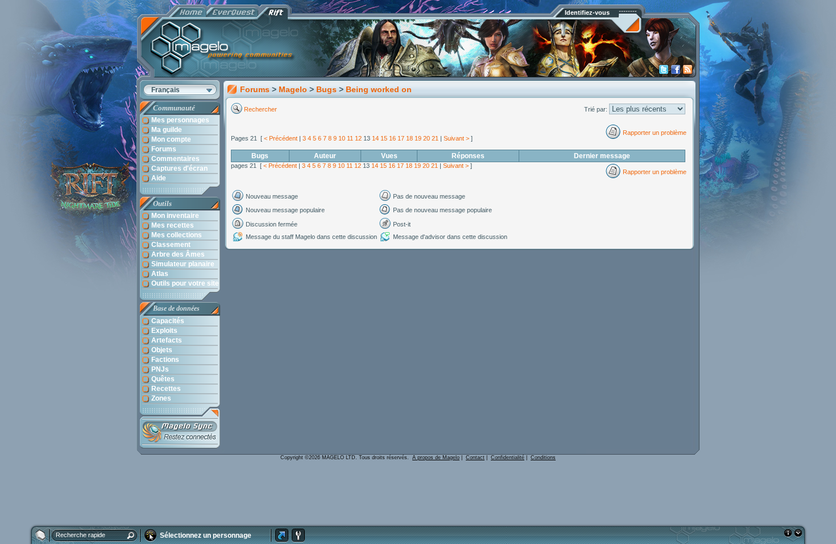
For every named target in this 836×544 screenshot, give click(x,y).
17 (401, 138)
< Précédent (280, 138)
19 (418, 138)
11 (350, 138)
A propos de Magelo (436, 457)
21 (435, 138)
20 (426, 138)
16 (392, 138)
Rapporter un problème (654, 132)
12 (358, 138)
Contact (475, 457)
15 (383, 138)
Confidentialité (507, 457)
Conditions (543, 457)
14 (375, 138)
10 (341, 138)
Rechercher (261, 109)
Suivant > (456, 138)
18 (409, 138)
